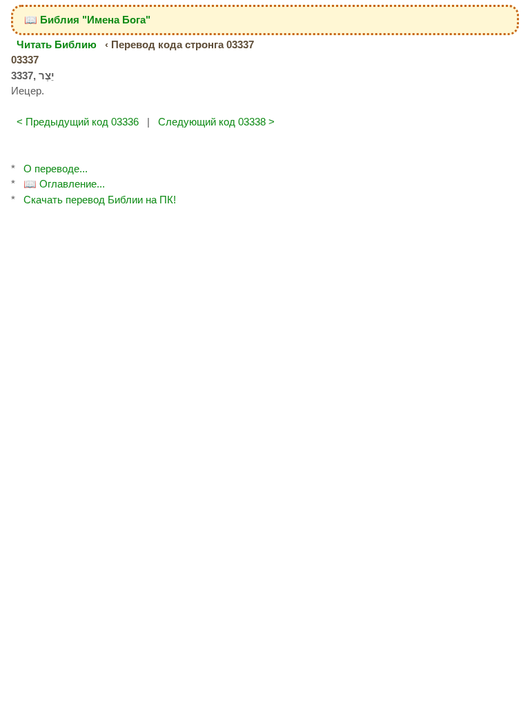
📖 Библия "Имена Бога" (87, 20)
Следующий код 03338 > (216, 122)
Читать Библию (57, 44)
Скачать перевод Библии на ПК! (99, 199)
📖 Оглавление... (64, 184)
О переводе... (55, 168)
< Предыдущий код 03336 (78, 122)
